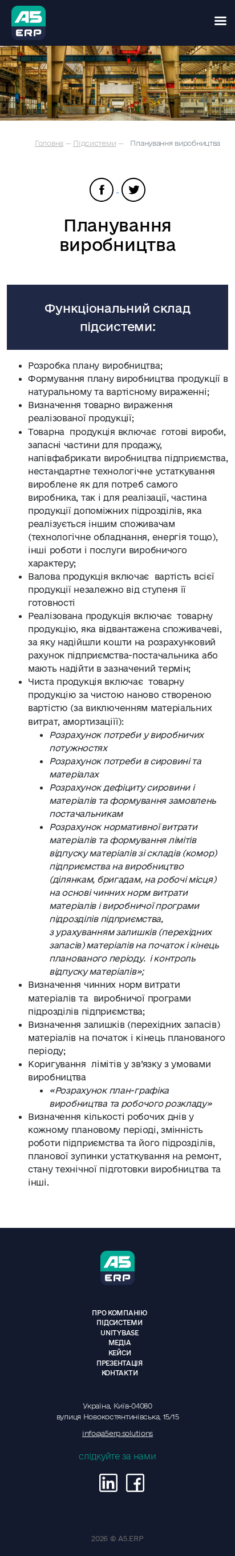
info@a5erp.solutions (117, 1433)
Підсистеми (94, 143)
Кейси (119, 1352)
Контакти (120, 1373)
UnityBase (119, 1332)
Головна (49, 143)
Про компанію (119, 1312)
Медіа (119, 1342)
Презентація (119, 1363)
